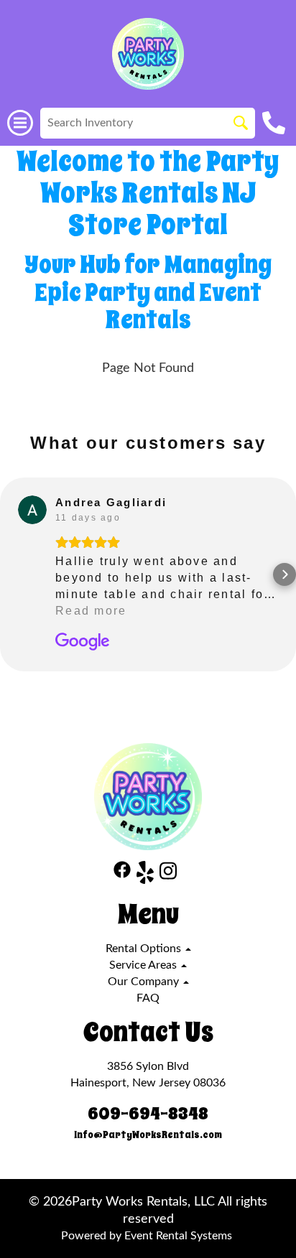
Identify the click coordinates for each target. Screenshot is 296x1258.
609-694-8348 (148, 1113)
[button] (11, 574)
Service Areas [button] (144, 965)
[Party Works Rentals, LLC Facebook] (122, 875)
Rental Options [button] (145, 948)
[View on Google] (32, 509)
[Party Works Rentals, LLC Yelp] (145, 875)
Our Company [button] (145, 981)
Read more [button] (90, 611)
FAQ (148, 998)
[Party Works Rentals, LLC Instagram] (168, 875)
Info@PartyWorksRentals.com (148, 1135)
